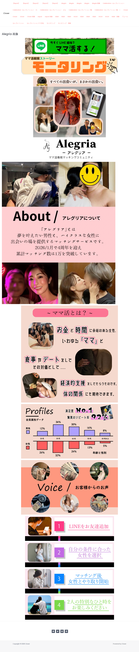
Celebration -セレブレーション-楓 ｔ (108, 10)
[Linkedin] (66, 631)
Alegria (63, 3)
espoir (40, 17)
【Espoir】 (16, 3)
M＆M (75, 17)
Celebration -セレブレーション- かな (53, 10)
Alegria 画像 (96, 3)
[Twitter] (57, 631)
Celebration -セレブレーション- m (25, 10)
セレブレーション (18, 23)
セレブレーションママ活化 (35, 23)
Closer (6, 13)
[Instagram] (62, 631)
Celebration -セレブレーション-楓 (80, 10)
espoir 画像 (48, 17)
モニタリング (51, 23)
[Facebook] (53, 631)
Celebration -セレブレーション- (114, 3)
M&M (57, 17)
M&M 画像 (115, 17)
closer (22, 17)
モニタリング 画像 (64, 23)
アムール (125, 17)
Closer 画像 (31, 17)
